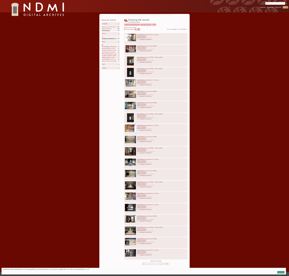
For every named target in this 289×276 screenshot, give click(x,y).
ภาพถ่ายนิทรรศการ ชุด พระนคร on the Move (148, 34)
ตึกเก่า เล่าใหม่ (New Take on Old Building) (114, 54)
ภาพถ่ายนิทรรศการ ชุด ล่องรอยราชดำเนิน (147, 46)
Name (103, 41)
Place (103, 64)
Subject (104, 68)
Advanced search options (130, 27)
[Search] (286, 3)
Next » (167, 263)
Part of (104, 33)
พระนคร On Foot (108, 52)
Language (271, 7)
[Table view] (138, 29)
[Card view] (135, 29)
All (102, 36)
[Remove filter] (138, 24)
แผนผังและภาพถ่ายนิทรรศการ (111, 38)
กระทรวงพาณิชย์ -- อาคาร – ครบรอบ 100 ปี (114, 59)
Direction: (169, 29)
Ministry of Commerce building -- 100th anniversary (116, 61)
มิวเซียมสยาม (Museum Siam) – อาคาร (113, 57)
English (106, 28)
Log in (284, 7)
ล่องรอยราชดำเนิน (108, 48)
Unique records (109, 26)
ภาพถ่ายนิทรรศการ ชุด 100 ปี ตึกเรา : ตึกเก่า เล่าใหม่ (149, 57)
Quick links (278, 7)
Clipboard (263, 7)
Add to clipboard (142, 36)
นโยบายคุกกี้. (86, 269)
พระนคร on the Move (109, 50)
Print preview (128, 29)
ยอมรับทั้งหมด (281, 272)
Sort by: (179, 29)
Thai (106, 30)
